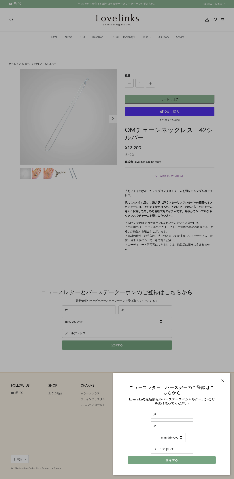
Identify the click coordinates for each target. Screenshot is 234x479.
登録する (171, 460)
